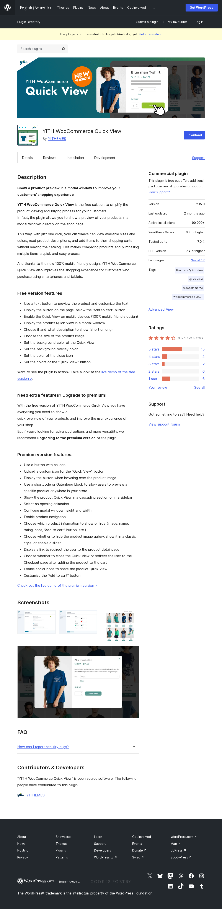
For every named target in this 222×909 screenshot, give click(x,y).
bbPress (178, 850)
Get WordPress (202, 7)
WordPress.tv (105, 857)
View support (158, 192)
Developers (102, 850)
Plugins (61, 850)
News (21, 843)
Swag (138, 857)
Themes (61, 843)
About (21, 837)
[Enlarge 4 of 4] (133, 651)
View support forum (164, 424)
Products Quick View (189, 270)
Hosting (22, 850)
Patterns (62, 857)
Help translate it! (151, 34)
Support (198, 158)
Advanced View (161, 309)
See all (199, 387)
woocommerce (193, 288)
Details (27, 158)
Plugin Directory (28, 22)
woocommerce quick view (188, 296)
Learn (98, 837)
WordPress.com (184, 837)
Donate (139, 850)
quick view (196, 279)
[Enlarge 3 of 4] (133, 616)
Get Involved (141, 837)
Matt (176, 843)
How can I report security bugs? (43, 747)
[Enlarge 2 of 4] (91, 616)
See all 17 (198, 260)
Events (137, 843)
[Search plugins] (63, 48)
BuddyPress (181, 857)
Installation (75, 158)
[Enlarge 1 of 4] (50, 616)
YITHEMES (57, 138)
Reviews (49, 158)
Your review (158, 387)
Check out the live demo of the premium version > (57, 585)
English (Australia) (71, 881)
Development (104, 158)
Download (194, 135)
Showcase (63, 837)
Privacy (22, 857)
